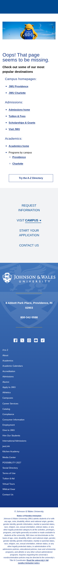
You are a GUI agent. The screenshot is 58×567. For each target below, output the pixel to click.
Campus (31, 220)
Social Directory (10, 468)
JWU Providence (18, 86)
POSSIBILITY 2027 (11, 462)
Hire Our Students (11, 435)
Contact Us (7, 494)
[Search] (38, 6)
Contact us (29, 245)
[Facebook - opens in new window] (15, 340)
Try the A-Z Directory (31, 178)
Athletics (6, 392)
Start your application (29, 233)
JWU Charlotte (17, 93)
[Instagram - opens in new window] (29, 340)
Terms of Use (8, 473)
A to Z (5, 350)
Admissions (8, 376)
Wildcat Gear (8, 489)
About (5, 355)
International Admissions (14, 441)
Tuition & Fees (17, 116)
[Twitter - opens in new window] (22, 340)
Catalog (6, 409)
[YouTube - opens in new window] (36, 340)
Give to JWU (8, 430)
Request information (29, 208)
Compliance (8, 414)
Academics (7, 360)
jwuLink (6, 446)
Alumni (5, 382)
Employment (8, 425)
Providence (19, 157)
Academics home (19, 146)
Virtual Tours (8, 484)
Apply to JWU (9, 387)
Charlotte (17, 163)
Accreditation (8, 371)
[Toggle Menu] (51, 6)
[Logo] (15, 7)
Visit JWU (14, 129)
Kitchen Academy (10, 451)
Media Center (9, 457)
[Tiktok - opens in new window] (43, 340)
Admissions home (19, 109)
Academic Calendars (12, 366)
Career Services (10, 403)
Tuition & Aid (8, 478)
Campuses (7, 398)
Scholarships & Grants (22, 122)
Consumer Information (13, 419)
